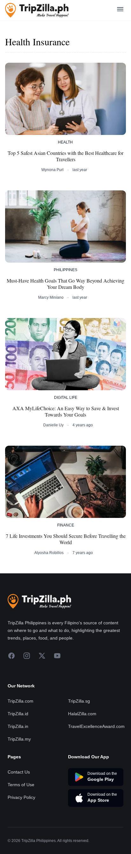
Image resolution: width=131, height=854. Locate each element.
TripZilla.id (18, 713)
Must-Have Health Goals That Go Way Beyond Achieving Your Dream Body (65, 283)
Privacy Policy (21, 797)
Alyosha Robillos (49, 553)
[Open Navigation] (120, 10)
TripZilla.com (20, 701)
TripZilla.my (19, 739)
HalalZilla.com (82, 713)
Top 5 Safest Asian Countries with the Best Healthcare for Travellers (65, 156)
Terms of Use (21, 784)
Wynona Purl (52, 170)
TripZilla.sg (79, 701)
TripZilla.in (18, 726)
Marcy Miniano (51, 297)
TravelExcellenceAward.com (96, 726)
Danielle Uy (53, 425)
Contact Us (19, 771)
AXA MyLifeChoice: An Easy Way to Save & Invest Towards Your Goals (65, 411)
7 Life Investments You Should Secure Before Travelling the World (66, 539)
